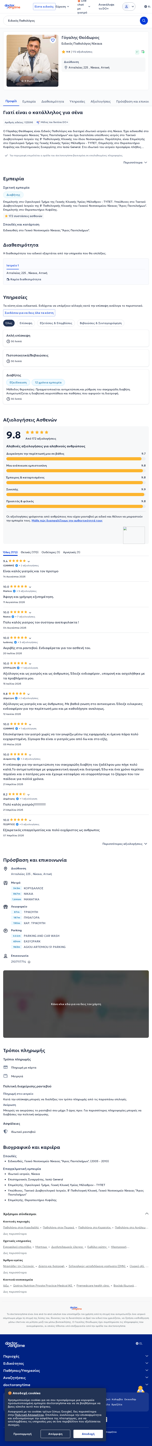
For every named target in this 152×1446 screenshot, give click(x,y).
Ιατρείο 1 (13, 265)
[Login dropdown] (128, 6)
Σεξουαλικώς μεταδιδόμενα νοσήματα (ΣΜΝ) (97, 1266)
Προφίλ (11, 101)
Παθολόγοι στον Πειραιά (59, 1227)
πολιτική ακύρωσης (35, 1114)
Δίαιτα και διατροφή (51, 1266)
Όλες (9, 323)
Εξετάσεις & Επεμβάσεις (56, 323)
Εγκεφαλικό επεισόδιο (17, 1247)
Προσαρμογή (22, 1434)
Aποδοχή (88, 1434)
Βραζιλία (117, 1404)
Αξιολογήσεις (101, 101)
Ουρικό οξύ (137, 1266)
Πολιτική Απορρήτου (29, 1415)
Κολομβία (117, 1399)
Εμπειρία (29, 101)
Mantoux (41, 1247)
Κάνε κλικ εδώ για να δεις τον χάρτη (76, 1004)
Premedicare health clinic (93, 1285)
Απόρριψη (55, 1434)
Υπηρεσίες (77, 101)
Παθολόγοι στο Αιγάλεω (130, 1227)
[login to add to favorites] (53, 40)
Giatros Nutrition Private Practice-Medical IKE (43, 1285)
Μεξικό (106, 1399)
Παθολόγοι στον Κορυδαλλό (21, 1227)
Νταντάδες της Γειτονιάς (19, 1266)
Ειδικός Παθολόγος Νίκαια (82, 43)
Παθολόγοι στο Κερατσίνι (94, 1227)
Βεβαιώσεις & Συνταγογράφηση (101, 323)
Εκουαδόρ (130, 1399)
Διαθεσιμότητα (52, 101)
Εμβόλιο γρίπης (97, 1247)
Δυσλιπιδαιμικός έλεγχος (67, 1247)
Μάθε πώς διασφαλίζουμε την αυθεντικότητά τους (67, 520)
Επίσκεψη (26, 323)
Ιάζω (6, 1285)
